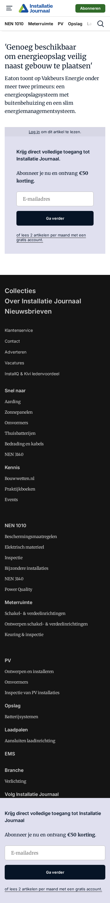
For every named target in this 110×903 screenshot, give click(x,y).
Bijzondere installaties (26, 568)
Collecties (20, 291)
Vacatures (14, 362)
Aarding (13, 401)
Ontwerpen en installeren (29, 671)
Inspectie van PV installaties (32, 692)
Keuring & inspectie (24, 634)
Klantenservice (19, 330)
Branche (14, 770)
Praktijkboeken (20, 489)
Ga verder (55, 218)
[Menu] (9, 8)
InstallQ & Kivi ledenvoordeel (32, 373)
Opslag (13, 705)
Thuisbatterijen (20, 433)
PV (8, 660)
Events (11, 499)
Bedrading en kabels (24, 444)
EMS (10, 754)
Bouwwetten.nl (19, 478)
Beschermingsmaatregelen (31, 536)
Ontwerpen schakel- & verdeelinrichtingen (46, 624)
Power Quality (18, 589)
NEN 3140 (14, 454)
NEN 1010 (15, 525)
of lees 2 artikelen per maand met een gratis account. (53, 889)
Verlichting (15, 781)
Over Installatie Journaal (43, 301)
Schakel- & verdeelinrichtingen (35, 613)
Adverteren (15, 351)
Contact (12, 341)
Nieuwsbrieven (28, 311)
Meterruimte (18, 602)
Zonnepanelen (19, 412)
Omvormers (16, 422)
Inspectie (14, 557)
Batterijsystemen (21, 716)
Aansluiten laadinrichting (30, 740)
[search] (100, 23)
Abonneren (90, 8)
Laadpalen (16, 730)
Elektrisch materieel (24, 547)
